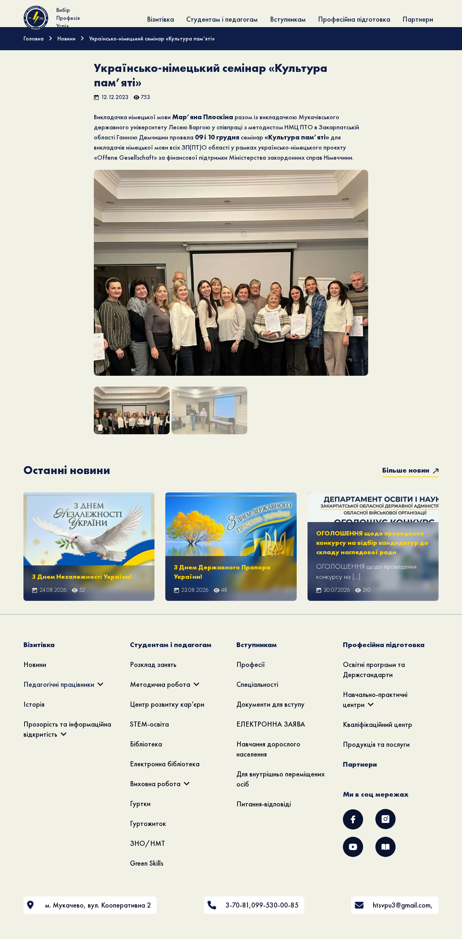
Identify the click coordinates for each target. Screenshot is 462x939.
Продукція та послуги (376, 744)
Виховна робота (155, 783)
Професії (250, 664)
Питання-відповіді (263, 804)
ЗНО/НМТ (147, 843)
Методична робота (160, 684)
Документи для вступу (270, 704)
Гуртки (140, 803)
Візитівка (160, 19)
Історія (33, 704)
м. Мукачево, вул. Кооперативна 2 (98, 905)
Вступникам (288, 19)
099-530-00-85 (274, 905)
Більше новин (406, 470)
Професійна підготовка (354, 19)
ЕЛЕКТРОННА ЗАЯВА (270, 724)
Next (379, 283)
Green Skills (147, 863)
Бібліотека (146, 744)
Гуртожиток (148, 823)
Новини (34, 664)
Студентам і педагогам (222, 19)
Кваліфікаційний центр (377, 724)
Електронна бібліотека (165, 763)
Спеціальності (257, 684)
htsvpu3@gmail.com (402, 905)
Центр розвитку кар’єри (167, 704)
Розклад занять (153, 664)
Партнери (417, 19)
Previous (83, 283)
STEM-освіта (149, 724)
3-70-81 (237, 905)
